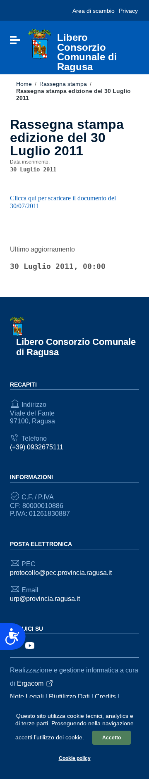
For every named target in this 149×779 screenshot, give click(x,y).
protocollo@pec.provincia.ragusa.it (61, 572)
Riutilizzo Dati (69, 696)
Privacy (128, 11)
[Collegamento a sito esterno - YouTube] (30, 644)
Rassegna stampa (63, 84)
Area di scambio (93, 11)
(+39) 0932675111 (36, 447)
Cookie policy (75, 758)
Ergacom (30, 683)
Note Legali (27, 696)
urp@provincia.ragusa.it (45, 598)
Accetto (111, 738)
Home (24, 84)
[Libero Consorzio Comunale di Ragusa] (39, 44)
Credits (105, 696)
